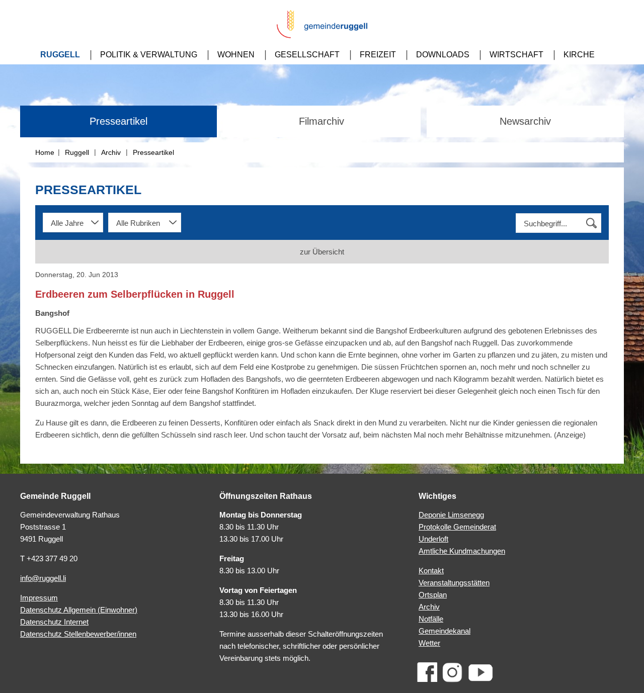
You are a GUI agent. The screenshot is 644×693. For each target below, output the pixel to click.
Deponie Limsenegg (451, 514)
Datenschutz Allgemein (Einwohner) (78, 609)
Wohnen (236, 54)
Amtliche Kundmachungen (462, 551)
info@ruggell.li (43, 578)
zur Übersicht (322, 251)
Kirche (579, 54)
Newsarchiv (525, 121)
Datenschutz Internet (54, 622)
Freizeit (378, 54)
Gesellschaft (307, 54)
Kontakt (431, 570)
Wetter (429, 643)
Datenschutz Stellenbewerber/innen (78, 634)
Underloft (433, 539)
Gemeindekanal (444, 631)
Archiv (111, 152)
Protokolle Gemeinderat (457, 527)
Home (44, 152)
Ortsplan (433, 594)
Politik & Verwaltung (148, 54)
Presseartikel (118, 121)
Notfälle (431, 619)
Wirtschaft (516, 54)
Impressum (39, 597)
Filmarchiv (321, 121)
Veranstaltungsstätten (454, 582)
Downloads (442, 54)
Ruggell (60, 54)
